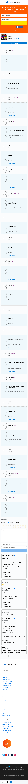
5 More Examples (11, 139)
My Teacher (5, 687)
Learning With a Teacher (8, 734)
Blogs (3, 713)
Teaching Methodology (7, 732)
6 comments (17, 38)
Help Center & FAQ (6, 722)
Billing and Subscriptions (7, 726)
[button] (25, 2)
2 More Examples (11, 255)
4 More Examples (11, 91)
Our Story (4, 698)
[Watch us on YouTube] (6, 755)
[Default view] (5, 782)
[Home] (12, 3)
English (13, 781)
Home (3, 673)
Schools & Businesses (7, 711)
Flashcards (4, 677)
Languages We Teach (7, 709)
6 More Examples (11, 187)
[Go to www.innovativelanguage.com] (14, 767)
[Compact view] (2, 782)
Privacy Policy (21, 29)
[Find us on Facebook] (9, 755)
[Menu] (2, 2)
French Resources (6, 685)
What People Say (6, 702)
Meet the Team (5, 700)
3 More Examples (11, 68)
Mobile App (4, 689)
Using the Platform (6, 730)
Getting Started (5, 724)
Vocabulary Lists (6, 679)
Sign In (7, 522)
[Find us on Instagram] (15, 755)
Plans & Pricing (5, 705)
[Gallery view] (7, 782)
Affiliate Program (6, 715)
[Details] (25, 51)
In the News (5, 707)
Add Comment (14, 550)
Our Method (5, 696)
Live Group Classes (6, 683)
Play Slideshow (14, 43)
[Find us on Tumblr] (12, 755)
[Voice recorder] (6, 52)
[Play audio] (6, 49)
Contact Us (4, 736)
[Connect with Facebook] (19, 27)
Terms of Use (17, 29)
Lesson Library (5, 675)
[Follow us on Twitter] (3, 755)
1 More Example (11, 115)
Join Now (14, 23)
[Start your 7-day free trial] (6, 743)
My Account (5, 728)
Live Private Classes (7, 681)
